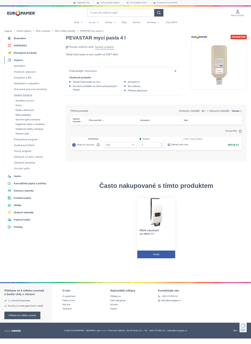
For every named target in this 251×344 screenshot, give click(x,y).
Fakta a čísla (68, 300)
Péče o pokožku (43, 31)
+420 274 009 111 (169, 296)
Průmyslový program (26, 139)
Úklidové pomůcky (24, 162)
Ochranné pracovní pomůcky (30, 89)
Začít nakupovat (118, 300)
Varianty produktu (104, 47)
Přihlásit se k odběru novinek (22, 315)
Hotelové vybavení (25, 72)
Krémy (19, 105)
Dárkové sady (22, 133)
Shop (77, 22)
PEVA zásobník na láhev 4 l (149, 232)
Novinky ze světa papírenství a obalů (25, 306)
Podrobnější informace (83, 71)
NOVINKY (20, 66)
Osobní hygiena (24, 31)
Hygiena (8, 31)
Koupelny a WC (23, 77)
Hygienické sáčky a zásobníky (30, 124)
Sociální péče (22, 168)
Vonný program (23, 151)
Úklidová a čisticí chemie (28, 157)
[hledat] (158, 13)
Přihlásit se (115, 296)
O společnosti (69, 296)
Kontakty (152, 22)
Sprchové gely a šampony (28, 119)
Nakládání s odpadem (26, 83)
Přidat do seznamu (85, 144)
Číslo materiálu (95, 120)
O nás (92, 22)
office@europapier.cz (171, 300)
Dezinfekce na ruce (25, 100)
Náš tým (66, 304)
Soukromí (67, 308)
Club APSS (171, 22)
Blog (124, 22)
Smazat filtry (231, 131)
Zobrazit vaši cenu (179, 144)
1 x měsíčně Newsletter (19, 300)
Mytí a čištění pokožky (65, 31)
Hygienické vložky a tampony (30, 129)
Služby (109, 22)
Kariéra (137, 22)
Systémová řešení (24, 145)
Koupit (156, 254)
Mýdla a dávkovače (25, 110)
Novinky (114, 304)
